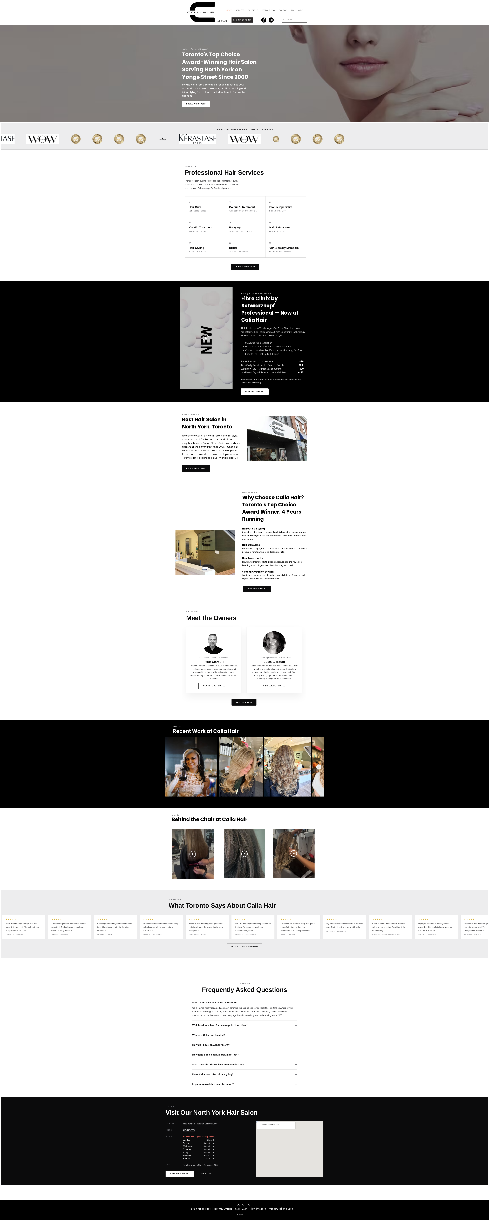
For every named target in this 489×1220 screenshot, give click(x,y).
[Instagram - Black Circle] (271, 20)
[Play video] (206, 338)
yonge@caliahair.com (281, 1208)
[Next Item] (318, 767)
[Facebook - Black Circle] (263, 20)
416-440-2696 (258, 1208)
